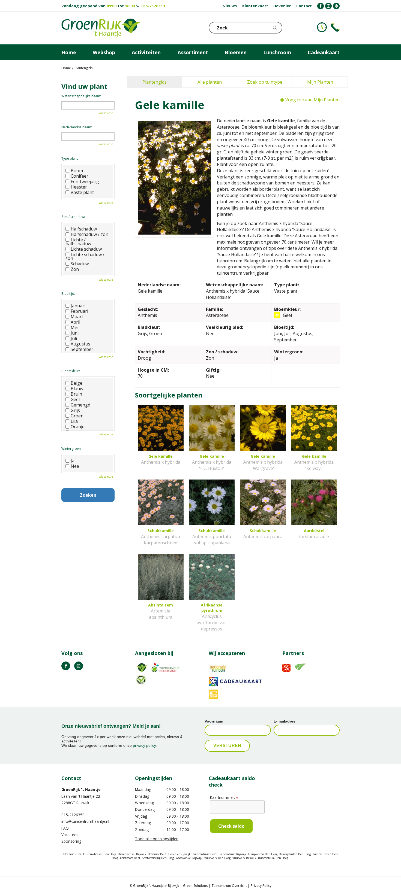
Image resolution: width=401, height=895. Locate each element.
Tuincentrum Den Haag (273, 858)
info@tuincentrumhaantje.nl (85, 821)
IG (78, 666)
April (75, 322)
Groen (77, 416)
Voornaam (214, 721)
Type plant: (70, 158)
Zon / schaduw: (73, 216)
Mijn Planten (320, 82)
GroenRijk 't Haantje (81, 789)
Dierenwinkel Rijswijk (132, 854)
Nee (75, 466)
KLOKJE (322, 27)
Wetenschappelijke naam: (81, 96)
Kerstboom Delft (130, 858)
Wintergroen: (71, 448)
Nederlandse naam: (76, 127)
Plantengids (154, 82)
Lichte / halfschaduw (78, 241)
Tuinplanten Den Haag (262, 854)
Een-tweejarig (85, 181)
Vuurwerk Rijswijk (244, 858)
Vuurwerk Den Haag (217, 858)
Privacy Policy (261, 885)
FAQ (65, 828)
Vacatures (69, 834)
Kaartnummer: (224, 797)
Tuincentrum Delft (205, 854)
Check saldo (231, 826)
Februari (79, 311)
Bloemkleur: (70, 371)
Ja (72, 461)
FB (65, 666)
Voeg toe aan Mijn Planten (312, 100)
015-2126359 (153, 5)
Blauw (77, 388)
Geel (75, 399)
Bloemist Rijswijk (74, 854)
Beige (76, 383)
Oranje (78, 427)
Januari (78, 306)
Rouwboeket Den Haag (101, 854)
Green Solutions (195, 885)
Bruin (76, 394)
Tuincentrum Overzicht (229, 885)
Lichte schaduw (86, 249)
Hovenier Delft (157, 854)
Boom (77, 170)
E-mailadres (284, 721)
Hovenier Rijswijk (179, 854)
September (82, 349)
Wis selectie (106, 113)
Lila (74, 421)
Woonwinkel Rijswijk (189, 858)
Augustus (80, 344)
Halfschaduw (84, 229)
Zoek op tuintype (264, 82)
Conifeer (79, 176)
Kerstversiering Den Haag (158, 858)
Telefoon (335, 27)
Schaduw (80, 264)
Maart (77, 316)
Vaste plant (82, 192)
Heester (79, 187)
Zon (75, 269)
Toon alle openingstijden (156, 838)
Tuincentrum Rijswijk (232, 854)
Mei (74, 327)
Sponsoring (71, 841)
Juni (75, 333)
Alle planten (209, 82)
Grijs (75, 410)
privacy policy (144, 745)
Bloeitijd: (68, 293)
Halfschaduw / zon (89, 234)
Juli (74, 338)
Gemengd (80, 405)
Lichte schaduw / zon (84, 256)
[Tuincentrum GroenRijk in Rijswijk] (100, 28)
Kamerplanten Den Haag (295, 854)
